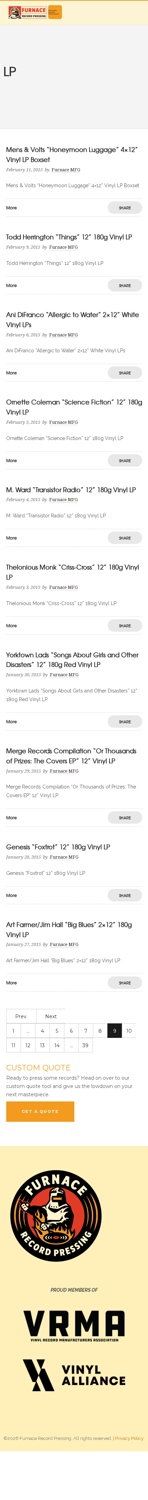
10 (129, 1031)
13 (42, 1045)
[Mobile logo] (74, 1475)
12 (27, 1045)
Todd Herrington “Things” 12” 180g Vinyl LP (69, 236)
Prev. (21, 1016)
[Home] (27, 12)
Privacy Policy (129, 1438)
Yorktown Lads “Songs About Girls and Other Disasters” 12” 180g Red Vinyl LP (72, 659)
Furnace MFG (66, 169)
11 (13, 1045)
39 (85, 1045)
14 (57, 1045)
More (11, 207)
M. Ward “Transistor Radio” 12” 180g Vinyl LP (71, 489)
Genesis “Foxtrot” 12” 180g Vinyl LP (58, 846)
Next (51, 1016)
